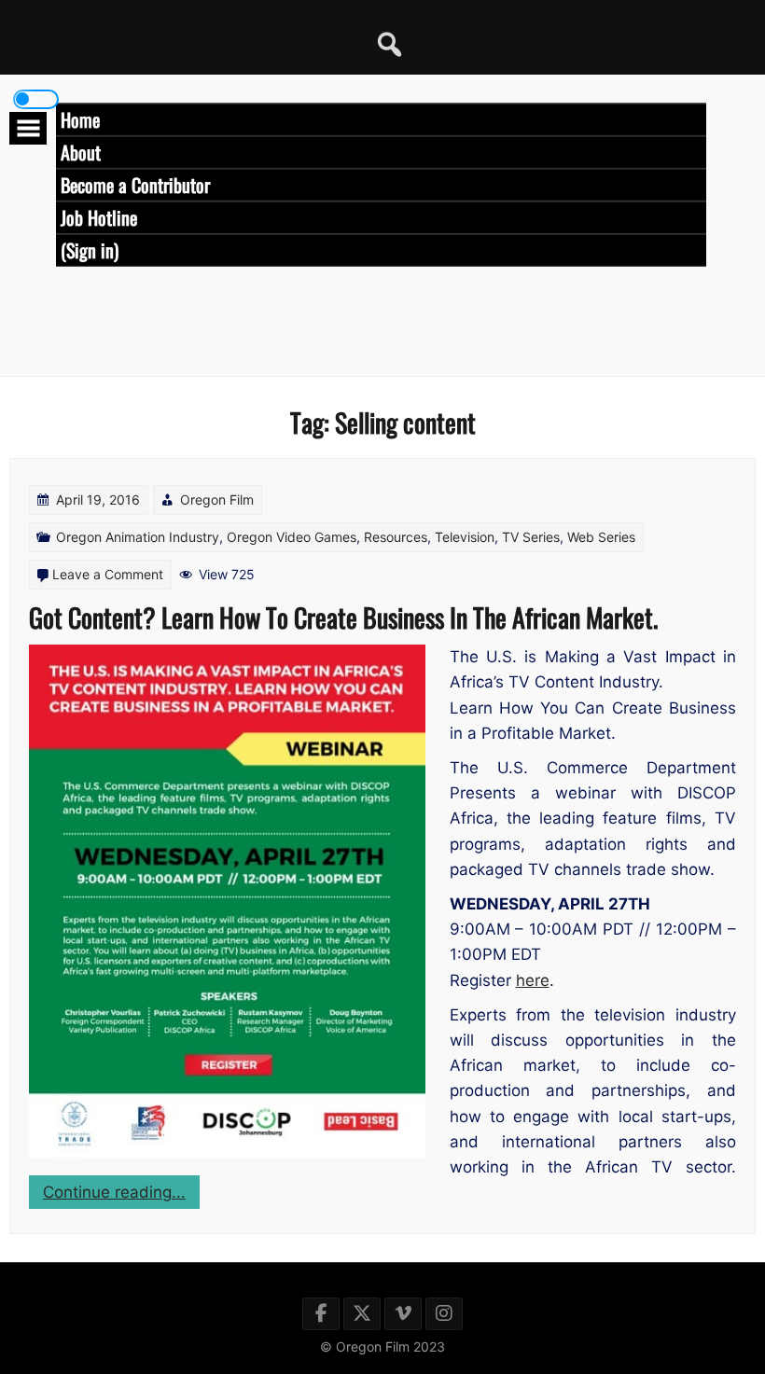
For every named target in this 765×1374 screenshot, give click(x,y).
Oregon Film (217, 499)
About (81, 152)
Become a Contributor (135, 185)
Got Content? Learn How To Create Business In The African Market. (343, 617)
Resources (395, 537)
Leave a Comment (107, 574)
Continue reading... (121, 1195)
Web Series (601, 537)
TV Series (531, 537)
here (532, 980)
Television (464, 537)
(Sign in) (89, 250)
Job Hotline (99, 217)
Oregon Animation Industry (137, 537)
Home (80, 119)
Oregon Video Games (291, 537)
